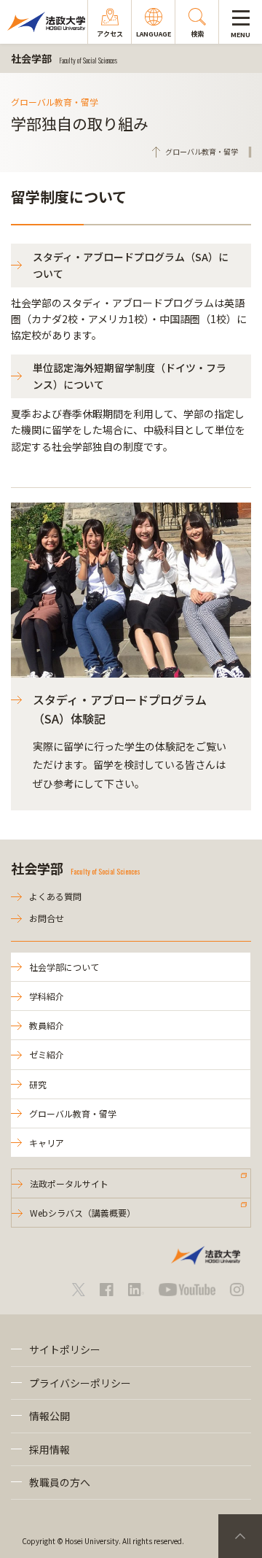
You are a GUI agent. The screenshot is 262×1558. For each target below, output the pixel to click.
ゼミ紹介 (46, 1054)
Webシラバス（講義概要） (82, 1212)
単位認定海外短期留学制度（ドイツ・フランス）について (129, 375)
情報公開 (49, 1415)
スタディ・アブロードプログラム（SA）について (131, 264)
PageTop (240, 1536)
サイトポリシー (64, 1349)
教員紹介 (46, 1025)
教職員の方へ (59, 1482)
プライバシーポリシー (80, 1383)
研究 (38, 1084)
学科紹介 (46, 996)
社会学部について (64, 967)
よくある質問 (55, 896)
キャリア (46, 1142)
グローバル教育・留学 (72, 1113)
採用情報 (49, 1449)
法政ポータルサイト (69, 1183)
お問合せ (46, 918)
